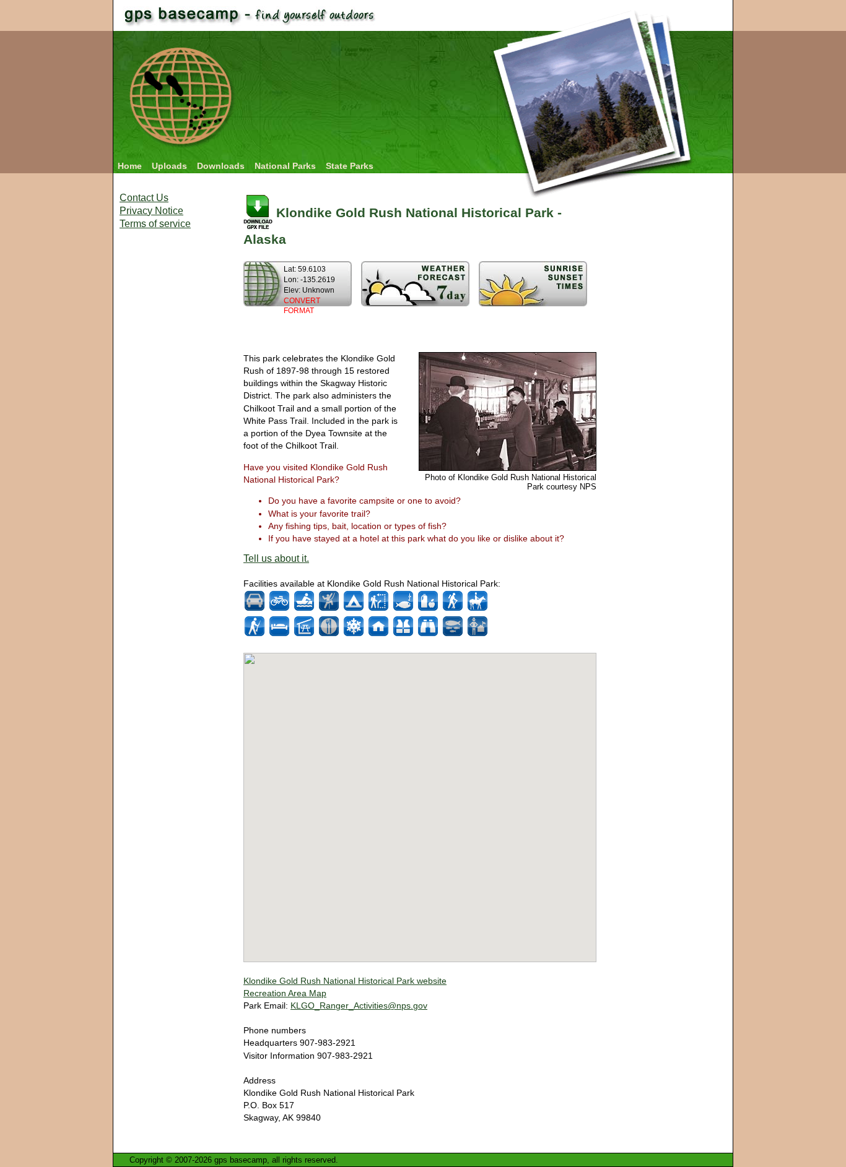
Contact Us (144, 197)
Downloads (221, 166)
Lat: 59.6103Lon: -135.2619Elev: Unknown (309, 289)
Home (130, 166)
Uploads (169, 166)
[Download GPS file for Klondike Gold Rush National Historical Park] (258, 212)
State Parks (349, 166)
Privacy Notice (151, 210)
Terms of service (155, 223)
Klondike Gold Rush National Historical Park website (345, 981)
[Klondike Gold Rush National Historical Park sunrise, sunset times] (533, 303)
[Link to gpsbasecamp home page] (182, 150)
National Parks (285, 166)
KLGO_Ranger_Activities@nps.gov (358, 1005)
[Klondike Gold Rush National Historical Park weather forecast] (415, 303)
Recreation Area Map (284, 993)
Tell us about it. (276, 558)
